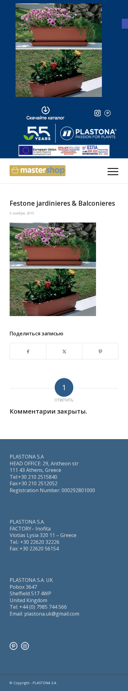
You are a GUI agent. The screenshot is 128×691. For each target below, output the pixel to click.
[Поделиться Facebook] (28, 351)
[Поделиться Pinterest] (100, 351)
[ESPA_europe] (64, 150)
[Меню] (109, 170)
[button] (125, 24)
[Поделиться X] (64, 351)
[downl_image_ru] (45, 113)
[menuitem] (109, 170)
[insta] (98, 113)
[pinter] (107, 113)
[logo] (69, 133)
